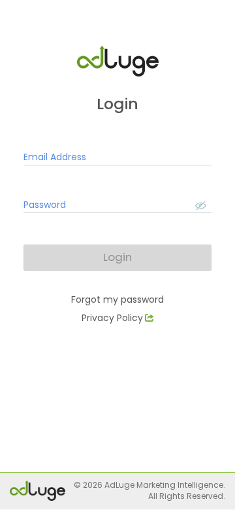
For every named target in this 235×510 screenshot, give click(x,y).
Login (117, 257)
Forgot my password (117, 299)
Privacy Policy (112, 317)
